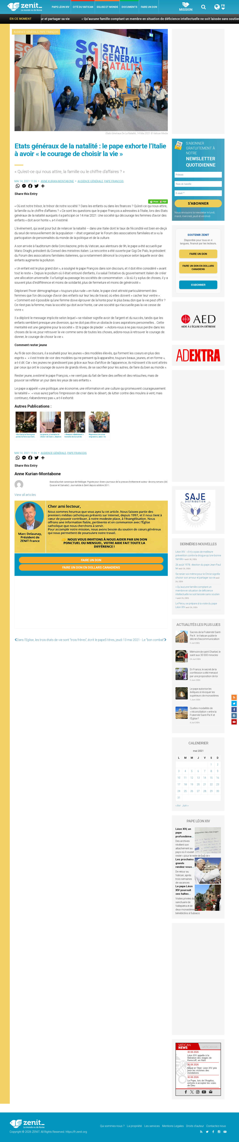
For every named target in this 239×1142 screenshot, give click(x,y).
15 (211, 777)
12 (191, 777)
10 (178, 777)
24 (178, 791)
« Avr (178, 805)
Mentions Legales (173, 1126)
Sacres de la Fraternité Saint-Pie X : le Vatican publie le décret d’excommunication (205, 635)
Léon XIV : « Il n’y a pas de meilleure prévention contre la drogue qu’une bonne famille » (198, 555)
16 (217, 777)
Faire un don (149, 7)
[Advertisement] (91, 605)
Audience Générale (26, 32)
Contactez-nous (216, 1126)
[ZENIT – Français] (28, 7)
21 (204, 784)
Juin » (185, 805)
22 (211, 784)
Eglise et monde (107, 7)
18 (185, 784)
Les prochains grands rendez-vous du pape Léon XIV (184, 867)
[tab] (187, 1046)
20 (198, 784)
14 (204, 777)
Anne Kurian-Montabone (57, 181)
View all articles (25, 495)
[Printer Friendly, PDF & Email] (158, 201)
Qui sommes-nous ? (112, 1126)
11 (185, 777)
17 (178, 784)
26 (191, 791)
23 (217, 784)
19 (191, 784)
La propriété (134, 1126)
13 (198, 777)
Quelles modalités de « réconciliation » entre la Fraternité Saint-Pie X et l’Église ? (203, 713)
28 (204, 791)
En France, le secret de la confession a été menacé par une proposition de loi (204, 673)
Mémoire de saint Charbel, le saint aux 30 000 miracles (205, 653)
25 (185, 791)
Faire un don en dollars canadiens (91, 567)
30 (217, 791)
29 (211, 791)
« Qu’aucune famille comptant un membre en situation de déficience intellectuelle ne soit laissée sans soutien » (119, 19)
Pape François (49, 32)
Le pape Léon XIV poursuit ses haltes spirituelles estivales (184, 894)
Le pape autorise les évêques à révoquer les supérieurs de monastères (204, 692)
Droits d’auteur (195, 1126)
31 (178, 797)
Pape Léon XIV (60, 7)
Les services (152, 1126)
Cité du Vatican (83, 7)
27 (198, 791)
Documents (129, 7)
